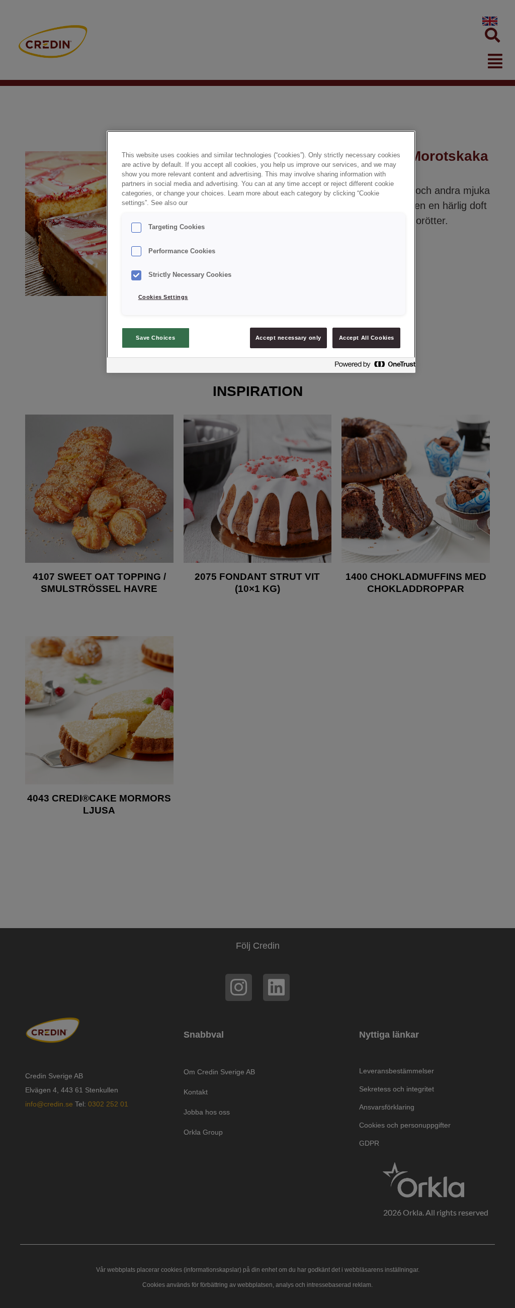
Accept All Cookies (366, 338)
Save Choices (155, 338)
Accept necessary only (288, 338)
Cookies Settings (163, 297)
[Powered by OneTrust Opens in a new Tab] (372, 366)
